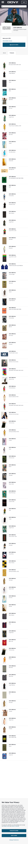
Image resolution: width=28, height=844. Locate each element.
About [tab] (4, 53)
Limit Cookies (14, 835)
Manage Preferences (14, 840)
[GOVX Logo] (13, 2)
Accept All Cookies (14, 830)
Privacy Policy (6, 826)
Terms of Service (15, 826)
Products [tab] (12, 53)
